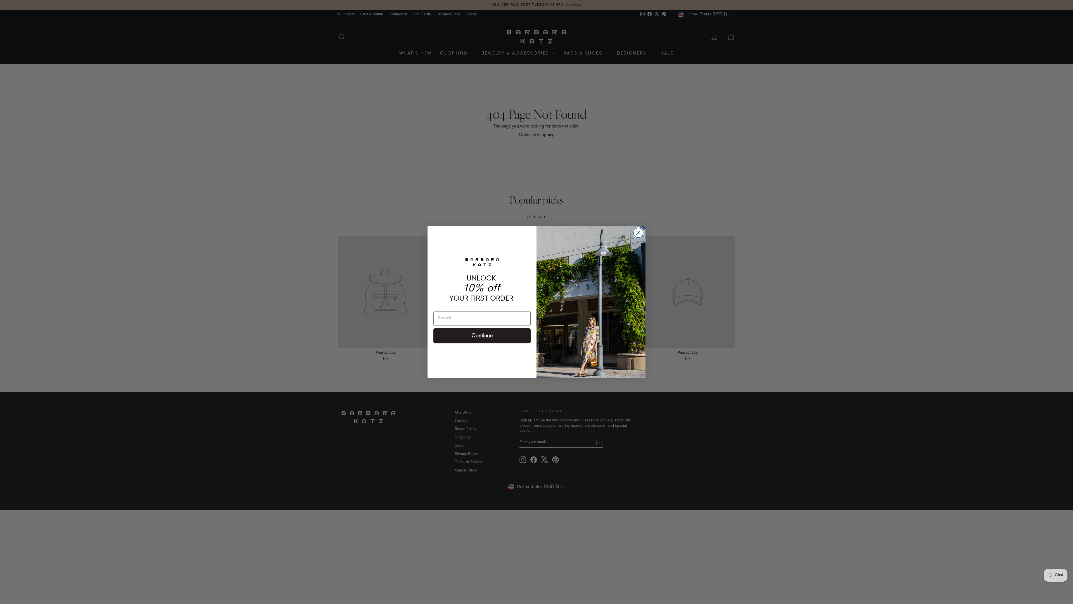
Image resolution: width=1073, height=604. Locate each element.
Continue (482, 335)
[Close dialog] (638, 233)
